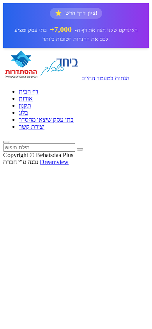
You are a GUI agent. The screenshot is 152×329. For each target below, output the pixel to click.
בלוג (23, 112)
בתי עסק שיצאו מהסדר (46, 119)
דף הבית (29, 91)
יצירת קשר (31, 126)
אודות (26, 98)
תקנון (25, 105)
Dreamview (54, 162)
